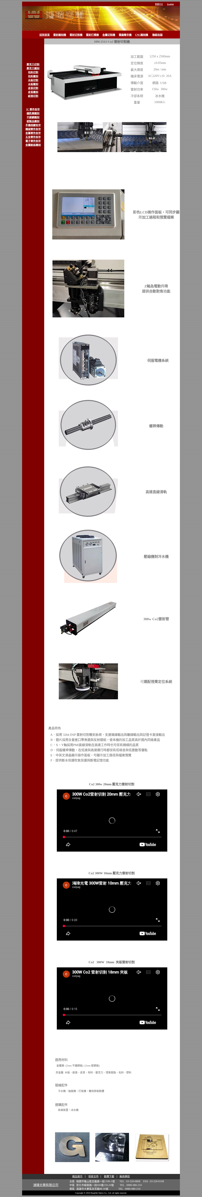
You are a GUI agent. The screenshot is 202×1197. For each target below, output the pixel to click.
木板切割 (33, 80)
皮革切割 (33, 88)
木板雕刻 (33, 84)
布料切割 (33, 72)
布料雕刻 (33, 76)
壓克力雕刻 (33, 68)
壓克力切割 (33, 64)
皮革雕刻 (33, 92)
